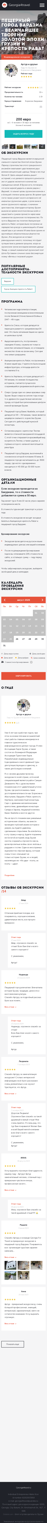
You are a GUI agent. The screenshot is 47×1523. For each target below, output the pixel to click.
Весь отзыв (9, 1007)
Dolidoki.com (8, 1514)
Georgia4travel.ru (23, 1487)
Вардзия (7, 281)
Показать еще (12, 1344)
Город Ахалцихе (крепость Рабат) (18, 289)
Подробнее (9, 875)
